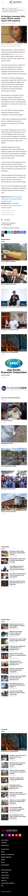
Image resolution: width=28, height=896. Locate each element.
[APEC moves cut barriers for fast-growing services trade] (14, 365)
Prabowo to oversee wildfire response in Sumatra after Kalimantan (17, 801)
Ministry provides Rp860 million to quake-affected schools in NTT (13, 487)
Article (3, 859)
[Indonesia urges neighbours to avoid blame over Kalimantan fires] (4, 648)
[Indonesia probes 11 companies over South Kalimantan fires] (4, 663)
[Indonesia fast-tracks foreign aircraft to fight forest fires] (4, 641)
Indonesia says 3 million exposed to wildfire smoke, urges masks (17, 692)
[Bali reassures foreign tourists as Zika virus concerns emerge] (4, 633)
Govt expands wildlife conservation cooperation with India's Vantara (16, 809)
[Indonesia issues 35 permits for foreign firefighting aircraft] (14, 433)
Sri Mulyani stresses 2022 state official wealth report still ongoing (12, 10)
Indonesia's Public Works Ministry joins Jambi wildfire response (12, 260)
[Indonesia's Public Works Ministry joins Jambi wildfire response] (14, 251)
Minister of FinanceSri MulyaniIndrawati (8, 224)
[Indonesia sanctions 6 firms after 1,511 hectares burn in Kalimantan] (14, 342)
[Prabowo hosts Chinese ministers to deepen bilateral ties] (4, 656)
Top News (4, 729)
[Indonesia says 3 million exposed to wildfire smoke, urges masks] (4, 693)
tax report (7, 219)
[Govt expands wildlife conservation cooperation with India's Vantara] (4, 809)
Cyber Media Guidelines (8, 883)
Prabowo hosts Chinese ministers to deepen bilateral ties (17, 655)
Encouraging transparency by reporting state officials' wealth (11, 205)
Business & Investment (7, 854)
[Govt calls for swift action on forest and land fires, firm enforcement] (14, 320)
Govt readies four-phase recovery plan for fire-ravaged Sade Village (14, 465)
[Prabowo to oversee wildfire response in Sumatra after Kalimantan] (4, 802)
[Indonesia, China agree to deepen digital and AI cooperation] (4, 671)
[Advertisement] (14, 530)
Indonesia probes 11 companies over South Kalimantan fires (15, 662)
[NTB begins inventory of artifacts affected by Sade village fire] (4, 685)
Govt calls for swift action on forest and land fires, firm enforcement (13, 328)
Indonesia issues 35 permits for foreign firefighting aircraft (13, 442)
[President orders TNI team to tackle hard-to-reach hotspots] (14, 411)
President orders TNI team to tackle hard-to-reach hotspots (14, 419)
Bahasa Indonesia (6, 870)
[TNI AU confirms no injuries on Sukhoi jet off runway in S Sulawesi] (4, 772)
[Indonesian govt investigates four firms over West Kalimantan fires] (4, 678)
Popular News (5, 619)
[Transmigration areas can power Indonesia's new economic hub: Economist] (14, 297)
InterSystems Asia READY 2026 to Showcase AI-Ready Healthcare (11, 396)
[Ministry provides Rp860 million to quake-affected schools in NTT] (14, 479)
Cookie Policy (5, 878)
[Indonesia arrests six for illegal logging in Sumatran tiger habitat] (4, 626)
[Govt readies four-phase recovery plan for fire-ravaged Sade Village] (14, 456)
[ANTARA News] (15, 2)
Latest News (5, 546)
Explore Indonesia (6, 857)
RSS (2, 885)
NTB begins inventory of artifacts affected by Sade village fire (17, 685)
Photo (3, 862)
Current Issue (12, 8)
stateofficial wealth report (10, 227)
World (2, 851)
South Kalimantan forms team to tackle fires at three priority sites (17, 816)
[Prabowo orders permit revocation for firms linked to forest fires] (4, 794)
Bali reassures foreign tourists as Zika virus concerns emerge (15, 633)
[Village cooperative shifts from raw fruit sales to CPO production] (14, 502)
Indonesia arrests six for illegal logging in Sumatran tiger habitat (17, 625)
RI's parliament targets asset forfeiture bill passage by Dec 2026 (13, 283)
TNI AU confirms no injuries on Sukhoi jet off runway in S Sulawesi (17, 772)
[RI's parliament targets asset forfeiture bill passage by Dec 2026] (14, 274)
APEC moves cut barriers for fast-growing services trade (14, 374)
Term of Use (4, 872)
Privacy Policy (5, 875)
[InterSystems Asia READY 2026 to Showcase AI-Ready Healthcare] (14, 388)
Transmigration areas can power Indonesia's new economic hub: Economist (14, 305)
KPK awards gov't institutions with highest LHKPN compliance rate (11, 199)
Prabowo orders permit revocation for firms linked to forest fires (17, 794)
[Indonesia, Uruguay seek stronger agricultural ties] (4, 780)
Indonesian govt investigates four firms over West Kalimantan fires (17, 677)
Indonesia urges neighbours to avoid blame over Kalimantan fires (17, 648)
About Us (3, 880)
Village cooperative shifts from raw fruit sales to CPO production (13, 510)
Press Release (5, 865)
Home (5, 8)
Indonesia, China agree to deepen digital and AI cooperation (16, 670)
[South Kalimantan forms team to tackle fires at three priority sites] (4, 817)
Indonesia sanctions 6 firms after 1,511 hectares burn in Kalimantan (12, 351)
